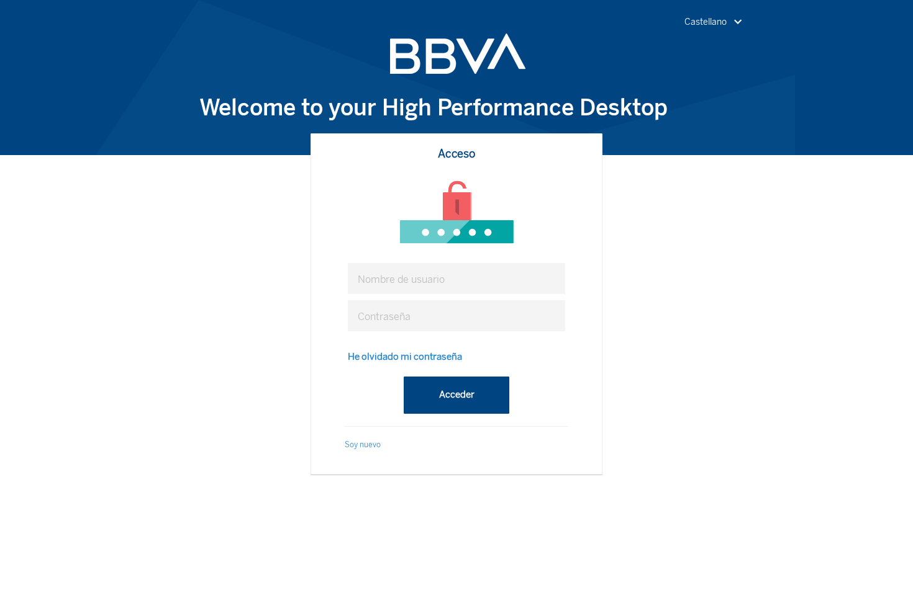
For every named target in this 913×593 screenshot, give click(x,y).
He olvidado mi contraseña (405, 356)
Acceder (457, 394)
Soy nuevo (363, 444)
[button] (716, 22)
